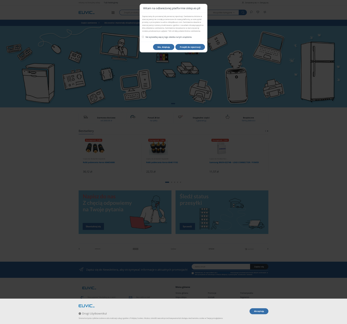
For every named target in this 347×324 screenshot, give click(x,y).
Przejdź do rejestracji (190, 47)
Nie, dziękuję (164, 47)
